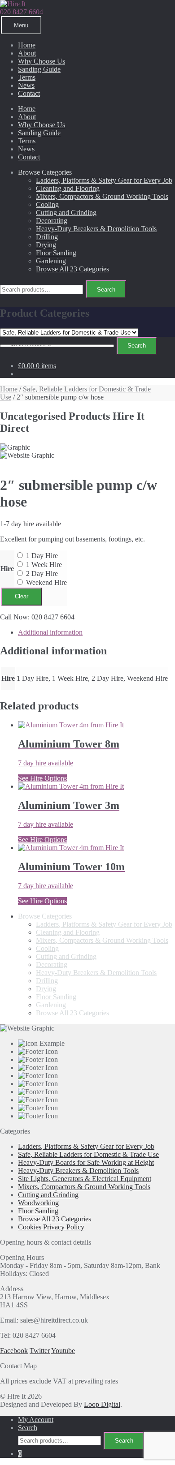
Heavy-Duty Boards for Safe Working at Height (86, 1162)
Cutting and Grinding (66, 212)
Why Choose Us (41, 61)
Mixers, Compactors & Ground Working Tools (102, 196)
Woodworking (38, 1203)
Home (26, 45)
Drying (46, 245)
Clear (21, 596)
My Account (35, 1419)
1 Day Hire (42, 555)
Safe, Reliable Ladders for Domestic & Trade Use (88, 1154)
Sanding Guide (39, 69)
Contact (29, 93)
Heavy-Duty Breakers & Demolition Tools (96, 228)
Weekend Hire (46, 582)
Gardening (51, 261)
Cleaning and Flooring (68, 188)
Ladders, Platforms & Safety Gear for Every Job (104, 180)
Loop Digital (102, 1404)
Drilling (47, 237)
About (27, 53)
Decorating (51, 220)
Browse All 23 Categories (72, 269)
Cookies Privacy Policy (51, 1227)
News (26, 85)
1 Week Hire (44, 564)
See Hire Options (42, 778)
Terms (26, 77)
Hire (7, 568)
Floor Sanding (56, 253)
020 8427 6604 (21, 12)
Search (106, 289)
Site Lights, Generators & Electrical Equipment (84, 1178)
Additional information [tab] (50, 632)
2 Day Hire (42, 573)
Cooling (47, 204)
